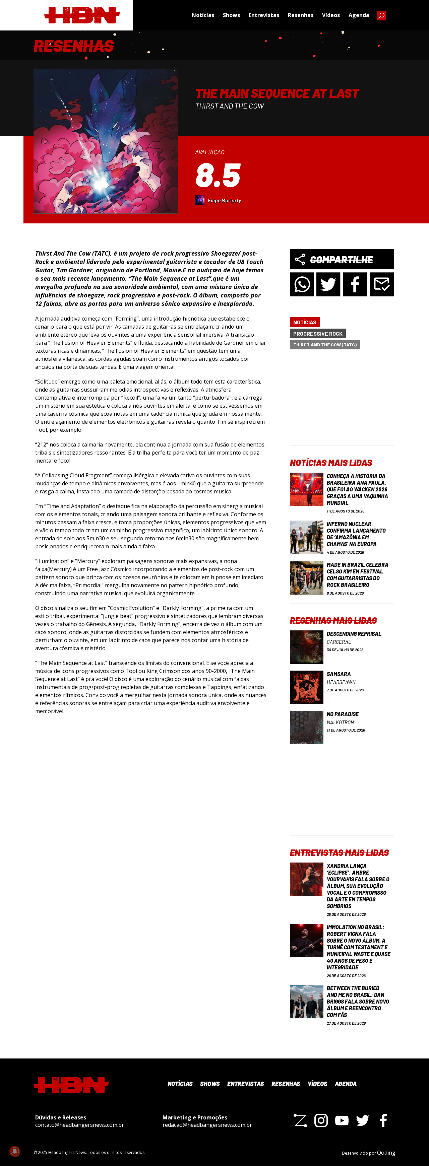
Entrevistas (264, 15)
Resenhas (300, 15)
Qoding (386, 1152)
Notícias (203, 15)
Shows (231, 15)
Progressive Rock (318, 333)
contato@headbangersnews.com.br (79, 1124)
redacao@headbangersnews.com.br (207, 1124)
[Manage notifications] (14, 1151)
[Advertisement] (342, 403)
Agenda (359, 15)
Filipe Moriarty (224, 200)
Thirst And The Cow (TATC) (325, 344)
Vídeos (331, 15)
